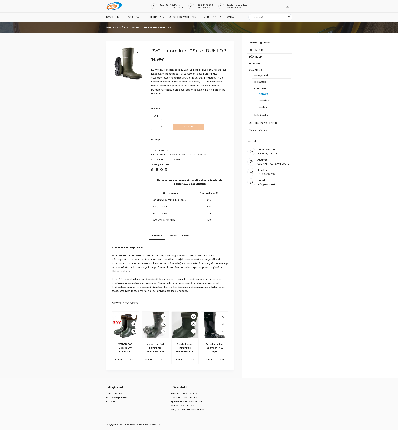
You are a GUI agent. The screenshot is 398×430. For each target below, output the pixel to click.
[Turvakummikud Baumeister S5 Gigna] (214, 325)
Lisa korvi (188, 126)
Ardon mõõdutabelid (183, 405)
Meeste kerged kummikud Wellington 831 (155, 348)
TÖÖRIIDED (112, 17)
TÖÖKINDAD (133, 17)
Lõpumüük (256, 50)
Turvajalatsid (261, 75)
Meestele (188, 154)
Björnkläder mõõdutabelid (186, 401)
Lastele (263, 106)
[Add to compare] (133, 323)
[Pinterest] (161, 169)
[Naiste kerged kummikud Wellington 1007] (185, 325)
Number (155, 108)
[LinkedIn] (166, 169)
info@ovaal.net (234, 7)
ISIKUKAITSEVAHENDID (182, 17)
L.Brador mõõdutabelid (184, 397)
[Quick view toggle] (133, 331)
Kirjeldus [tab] (157, 236)
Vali (132, 359)
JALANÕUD (154, 17)
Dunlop (155, 139)
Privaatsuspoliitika (116, 397)
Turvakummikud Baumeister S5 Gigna (215, 348)
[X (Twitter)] (157, 169)
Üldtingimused (114, 393)
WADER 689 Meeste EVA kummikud (125, 348)
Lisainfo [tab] (172, 236)
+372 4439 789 (266, 174)
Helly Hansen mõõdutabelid (187, 409)
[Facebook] (152, 169)
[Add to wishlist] (133, 316)
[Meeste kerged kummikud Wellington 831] (155, 325)
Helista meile (203, 7)
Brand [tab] (185, 236)
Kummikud (175, 154)
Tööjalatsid (260, 81)
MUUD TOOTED (212, 17)
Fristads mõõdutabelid (184, 393)
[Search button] (289, 17)
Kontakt (231, 17)
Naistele (201, 154)
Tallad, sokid (261, 114)
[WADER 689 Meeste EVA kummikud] (125, 325)
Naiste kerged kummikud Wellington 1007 (185, 348)
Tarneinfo (111, 401)
